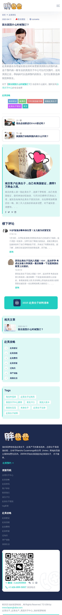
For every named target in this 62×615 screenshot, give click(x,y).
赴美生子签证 (15, 106)
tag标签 (5, 506)
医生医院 (21, 19)
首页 (4, 15)
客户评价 (6, 488)
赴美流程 (6, 522)
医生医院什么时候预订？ (19, 84)
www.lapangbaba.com (12, 607)
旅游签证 (13, 101)
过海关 (5, 535)
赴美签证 (6, 518)
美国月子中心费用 (14, 402)
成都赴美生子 (51, 101)
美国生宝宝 (11, 408)
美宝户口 (31, 402)
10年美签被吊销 (35, 101)
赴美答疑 (6, 531)
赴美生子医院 (7, 501)
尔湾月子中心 (7, 475)
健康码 (22, 101)
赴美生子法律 (39, 408)
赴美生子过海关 (28, 397)
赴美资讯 (12, 15)
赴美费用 (6, 527)
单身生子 (25, 408)
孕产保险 (6, 540)
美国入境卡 (44, 402)
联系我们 (6, 493)
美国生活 (6, 544)
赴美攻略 (6, 95)
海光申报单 (11, 397)
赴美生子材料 (12, 413)
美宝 (25, 106)
